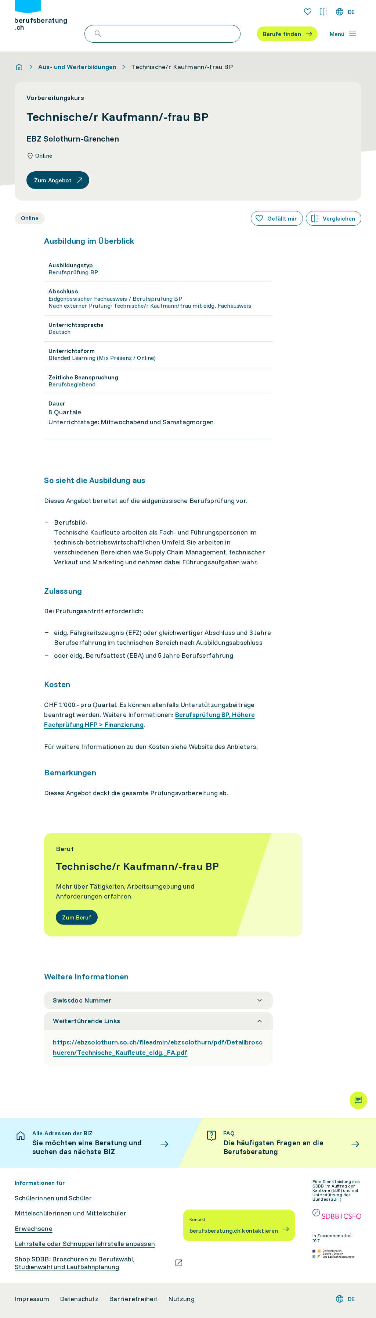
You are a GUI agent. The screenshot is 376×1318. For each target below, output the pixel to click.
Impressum (32, 1299)
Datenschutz (79, 1299)
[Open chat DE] (358, 1100)
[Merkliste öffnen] (307, 11)
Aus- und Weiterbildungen (77, 67)
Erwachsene (34, 1229)
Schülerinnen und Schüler (53, 1198)
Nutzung (181, 1299)
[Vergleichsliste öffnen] (323, 11)
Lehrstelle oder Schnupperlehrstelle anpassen (85, 1244)
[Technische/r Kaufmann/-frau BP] (173, 884)
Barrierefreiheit (133, 1299)
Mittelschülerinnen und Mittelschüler (70, 1213)
